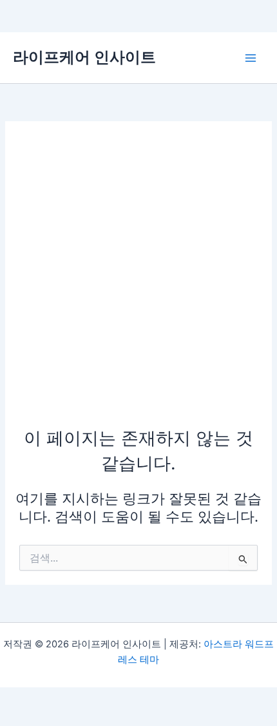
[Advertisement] (138, 280)
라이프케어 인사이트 (84, 57)
